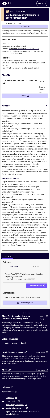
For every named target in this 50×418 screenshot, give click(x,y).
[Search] (10, 3)
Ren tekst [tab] (14, 267)
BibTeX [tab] (36, 267)
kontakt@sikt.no (12, 414)
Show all (26, 26)
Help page (6, 387)
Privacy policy (11, 401)
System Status (7, 392)
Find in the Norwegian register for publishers (19, 68)
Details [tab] (7, 256)
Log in (40, 3)
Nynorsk (15, 343)
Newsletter (10, 398)
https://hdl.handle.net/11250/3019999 (24, 49)
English (23, 343)
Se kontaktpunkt (26, 303)
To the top (26, 313)
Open (23, 96)
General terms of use (42, 89)
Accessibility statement (15, 405)
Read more (42, 317)
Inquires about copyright (15, 408)
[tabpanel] (25, 277)
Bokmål (5, 343)
